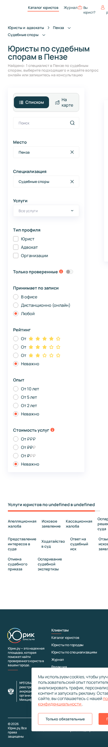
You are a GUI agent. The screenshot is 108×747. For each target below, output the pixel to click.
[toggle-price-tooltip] (52, 430)
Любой (28, 313)
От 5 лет (29, 397)
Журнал (70, 7)
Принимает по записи (36, 288)
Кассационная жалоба (79, 524)
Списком (34, 102)
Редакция (59, 666)
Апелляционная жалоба (22, 524)
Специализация (29, 171)
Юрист (27, 239)
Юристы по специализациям (74, 652)
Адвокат (29, 247)
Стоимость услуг (31, 430)
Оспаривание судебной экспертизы (50, 564)
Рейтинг (22, 330)
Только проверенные (35, 272)
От (23, 338)
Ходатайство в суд (53, 544)
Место (20, 142)
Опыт (18, 380)
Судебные (23, 34)
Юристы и (26, 27)
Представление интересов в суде (22, 543)
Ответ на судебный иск (79, 543)
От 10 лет (30, 389)
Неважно (30, 364)
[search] (72, 122)
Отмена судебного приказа (18, 564)
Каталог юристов (43, 7)
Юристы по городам (67, 644)
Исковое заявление (51, 524)
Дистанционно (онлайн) (46, 305)
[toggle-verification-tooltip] (61, 272)
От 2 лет (29, 405)
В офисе (29, 297)
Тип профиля (26, 230)
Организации (34, 255)
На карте (67, 102)
